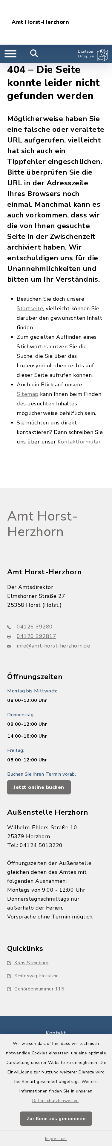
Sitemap (28, 394)
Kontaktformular (79, 441)
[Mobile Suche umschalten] (34, 54)
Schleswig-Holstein (36, 976)
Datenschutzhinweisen (55, 1100)
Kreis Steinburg (31, 963)
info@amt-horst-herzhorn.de (53, 645)
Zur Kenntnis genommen (56, 1118)
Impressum (56, 1139)
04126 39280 (35, 626)
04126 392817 (36, 636)
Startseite (30, 308)
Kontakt (56, 1033)
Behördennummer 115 (39, 989)
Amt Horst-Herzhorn (40, 22)
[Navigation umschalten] (10, 54)
